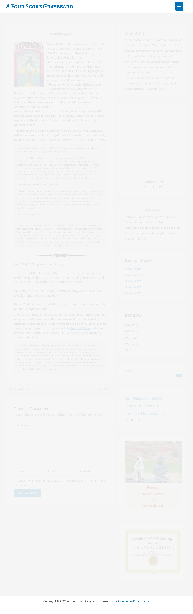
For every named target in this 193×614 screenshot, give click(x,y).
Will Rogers (133, 420)
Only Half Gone (80, 328)
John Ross (132, 414)
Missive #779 (133, 275)
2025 (128, 331)
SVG (164, 414)
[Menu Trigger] (179, 6)
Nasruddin (151, 413)
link (161, 222)
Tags (128, 371)
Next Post (105, 389)
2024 (128, 337)
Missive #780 (133, 269)
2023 (128, 343)
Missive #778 (133, 281)
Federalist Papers (139, 406)
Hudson (161, 406)
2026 (128, 325)
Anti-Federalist (137, 398)
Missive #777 (133, 287)
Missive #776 (133, 293)
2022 (128, 350)
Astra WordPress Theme (134, 601)
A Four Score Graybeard (39, 6)
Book (156, 398)
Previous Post (17, 389)
